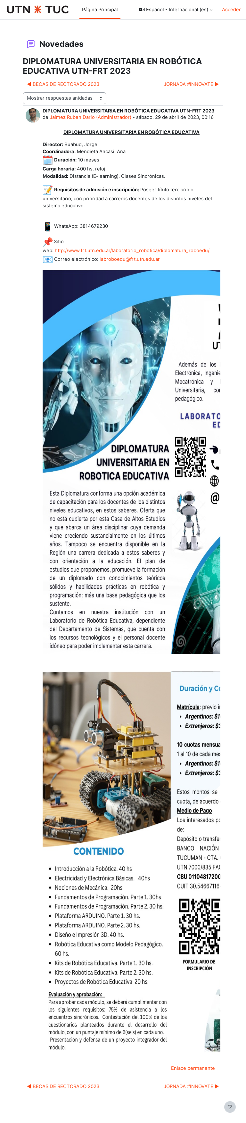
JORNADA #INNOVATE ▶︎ (191, 84)
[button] (176, 9)
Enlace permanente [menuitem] (193, 1068)
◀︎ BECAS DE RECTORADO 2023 (63, 84)
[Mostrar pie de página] (230, 1107)
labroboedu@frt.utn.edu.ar (130, 259)
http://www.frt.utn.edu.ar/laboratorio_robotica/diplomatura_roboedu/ (132, 250)
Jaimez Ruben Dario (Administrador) (90, 117)
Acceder (231, 9)
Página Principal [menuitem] (100, 9)
